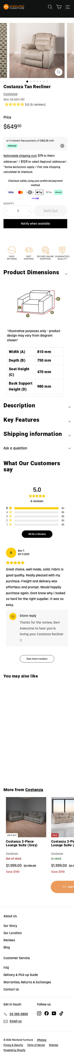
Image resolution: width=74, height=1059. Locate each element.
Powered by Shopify (14, 1050)
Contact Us (11, 989)
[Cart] (59, 6)
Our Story (10, 926)
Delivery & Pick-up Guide (20, 975)
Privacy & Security (13, 1045)
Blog (6, 947)
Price (7, 117)
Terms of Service (36, 1045)
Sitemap (53, 1045)
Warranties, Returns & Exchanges (27, 982)
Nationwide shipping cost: (20, 156)
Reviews (9, 940)
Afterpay (41, 1040)
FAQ (6, 967)
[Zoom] (58, 72)
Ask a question (15, 448)
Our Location (12, 933)
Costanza (10, 94)
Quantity (8, 203)
